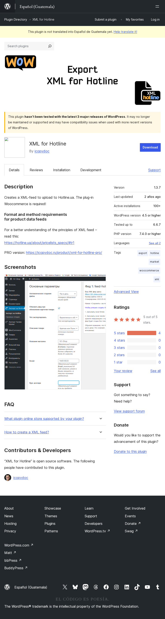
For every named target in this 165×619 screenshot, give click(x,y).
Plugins (49, 523)
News (8, 516)
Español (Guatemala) (30, 587)
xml (157, 279)
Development (90, 170)
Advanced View (126, 291)
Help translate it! (125, 31)
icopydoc (42, 151)
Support (154, 170)
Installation (61, 170)
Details (14, 170)
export (143, 253)
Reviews (36, 170)
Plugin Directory (15, 19)
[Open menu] (158, 6)
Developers (93, 523)
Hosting (10, 523)
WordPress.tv (97, 531)
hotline (154, 253)
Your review (123, 371)
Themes (50, 516)
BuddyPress (16, 568)
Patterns (51, 531)
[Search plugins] (50, 46)
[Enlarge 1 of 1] (100, 280)
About (9, 508)
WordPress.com (19, 545)
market (154, 261)
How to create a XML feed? (26, 432)
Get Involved (135, 508)
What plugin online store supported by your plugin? (44, 419)
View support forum (129, 411)
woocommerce (149, 270)
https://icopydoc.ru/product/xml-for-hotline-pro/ (64, 252)
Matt (10, 553)
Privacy (10, 531)
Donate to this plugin (130, 451)
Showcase (52, 508)
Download (150, 147)
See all (155, 371)
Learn (89, 508)
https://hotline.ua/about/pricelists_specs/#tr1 (39, 243)
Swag (131, 531)
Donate (133, 523)
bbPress (13, 560)
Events (130, 516)
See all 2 (155, 243)
